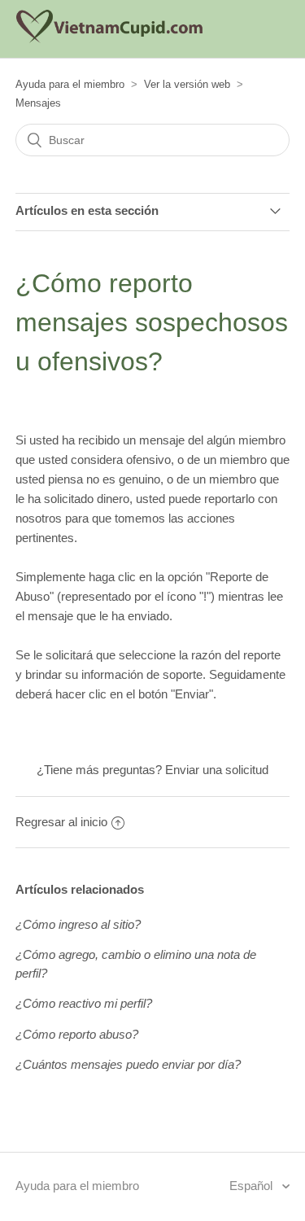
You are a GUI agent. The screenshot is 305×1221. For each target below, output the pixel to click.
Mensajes (38, 103)
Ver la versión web (187, 84)
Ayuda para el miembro (69, 84)
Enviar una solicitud (216, 770)
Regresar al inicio (61, 822)
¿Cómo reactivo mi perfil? (83, 1003)
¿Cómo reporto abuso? (76, 1034)
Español (252, 1186)
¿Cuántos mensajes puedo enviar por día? (128, 1064)
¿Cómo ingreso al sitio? (78, 924)
